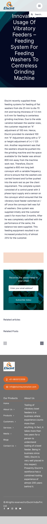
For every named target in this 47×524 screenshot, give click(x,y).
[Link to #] (39, 6)
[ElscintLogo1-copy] (9, 2)
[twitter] (8, 508)
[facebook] (4, 508)
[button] (5, 343)
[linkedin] (16, 508)
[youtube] (20, 508)
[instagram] (12, 508)
